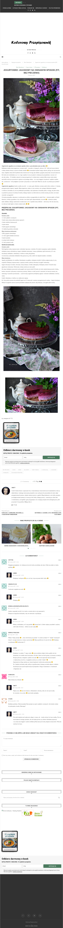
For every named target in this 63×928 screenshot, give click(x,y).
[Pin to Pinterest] (39, 481)
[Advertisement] (31, 25)
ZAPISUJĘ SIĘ (51, 457)
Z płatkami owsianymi (16, 472)
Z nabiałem (5, 472)
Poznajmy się (30, 8)
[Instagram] (30, 10)
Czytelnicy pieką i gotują (19, 8)
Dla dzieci (26, 469)
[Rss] (34, 10)
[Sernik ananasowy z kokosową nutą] (16, 533)
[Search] (60, 57)
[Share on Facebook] (36, 481)
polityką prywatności (25, 463)
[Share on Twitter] (37, 481)
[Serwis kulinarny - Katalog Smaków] (11, 810)
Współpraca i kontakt (41, 8)
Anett (13, 487)
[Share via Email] (41, 481)
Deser (19, 469)
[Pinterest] (32, 10)
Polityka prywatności (54, 8)
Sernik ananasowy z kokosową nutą (16, 545)
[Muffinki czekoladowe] (46, 533)
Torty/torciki (35, 469)
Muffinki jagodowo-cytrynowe (23, 5)
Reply (59, 560)
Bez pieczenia (6, 469)
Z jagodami (53, 469)
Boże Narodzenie (28, 62)
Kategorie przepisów (16, 62)
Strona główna (7, 8)
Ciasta (14, 469)
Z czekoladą (45, 469)
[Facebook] (22, 915)
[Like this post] (34, 481)
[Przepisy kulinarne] (38, 810)
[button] (23, 2)
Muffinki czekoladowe (46, 545)
